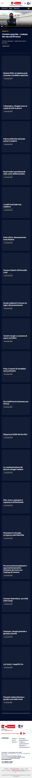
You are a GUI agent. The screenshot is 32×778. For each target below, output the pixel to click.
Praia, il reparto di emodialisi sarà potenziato (14, 370)
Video (10, 8)
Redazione (6, 768)
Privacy (22, 768)
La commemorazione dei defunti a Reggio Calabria (13, 468)
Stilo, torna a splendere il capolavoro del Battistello (13, 501)
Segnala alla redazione (14, 768)
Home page (4, 8)
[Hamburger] (2, 3)
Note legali (8, 770)
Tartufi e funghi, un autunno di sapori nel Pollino (15, 337)
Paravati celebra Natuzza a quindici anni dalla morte (13, 698)
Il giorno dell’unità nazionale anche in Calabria (14, 140)
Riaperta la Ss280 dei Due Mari (15, 434)
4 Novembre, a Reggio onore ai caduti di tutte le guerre (15, 107)
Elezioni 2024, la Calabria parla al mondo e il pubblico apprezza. (15, 74)
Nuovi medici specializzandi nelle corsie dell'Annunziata (14, 172)
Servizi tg (17, 8)
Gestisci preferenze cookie (18, 770)
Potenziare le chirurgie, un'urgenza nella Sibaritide (13, 534)
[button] (28, 8)
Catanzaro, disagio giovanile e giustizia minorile (15, 632)
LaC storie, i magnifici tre (13, 664)
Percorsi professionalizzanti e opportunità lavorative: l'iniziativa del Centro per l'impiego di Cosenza (15, 569)
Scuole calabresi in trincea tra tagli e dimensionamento (15, 304)
